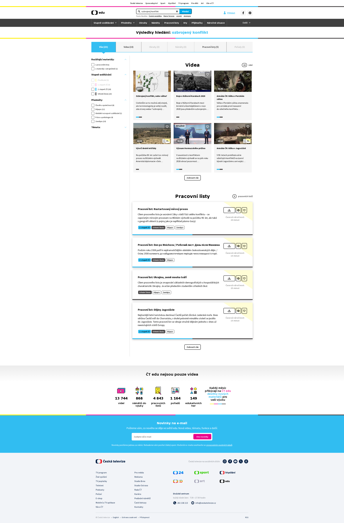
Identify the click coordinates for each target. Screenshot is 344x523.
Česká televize (136, 3)
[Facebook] (243, 13)
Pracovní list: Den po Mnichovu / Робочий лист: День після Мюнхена (179, 244)
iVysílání (172, 3)
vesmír (179, 16)
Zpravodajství (151, 3)
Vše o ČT (210, 3)
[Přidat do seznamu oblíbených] (167, 74)
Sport (162, 3)
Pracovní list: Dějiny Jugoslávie (156, 309)
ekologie (187, 16)
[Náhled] (238, 210)
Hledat (185, 11)
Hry (185, 23)
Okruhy (143, 23)
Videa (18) (128, 46)
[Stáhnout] (229, 210)
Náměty (156, 23)
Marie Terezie (169, 16)
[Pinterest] (250, 13)
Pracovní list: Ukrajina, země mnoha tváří (162, 277)
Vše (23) (103, 46)
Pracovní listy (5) (210, 46)
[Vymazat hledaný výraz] (177, 11)
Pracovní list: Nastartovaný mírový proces (163, 209)
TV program (183, 3)
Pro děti (194, 3)
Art (202, 3)
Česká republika (155, 16)
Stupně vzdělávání (104, 23)
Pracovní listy (171, 23)
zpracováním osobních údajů (219, 445)
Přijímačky (197, 23)
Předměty (126, 23)
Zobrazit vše (192, 177)
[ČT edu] (98, 14)
